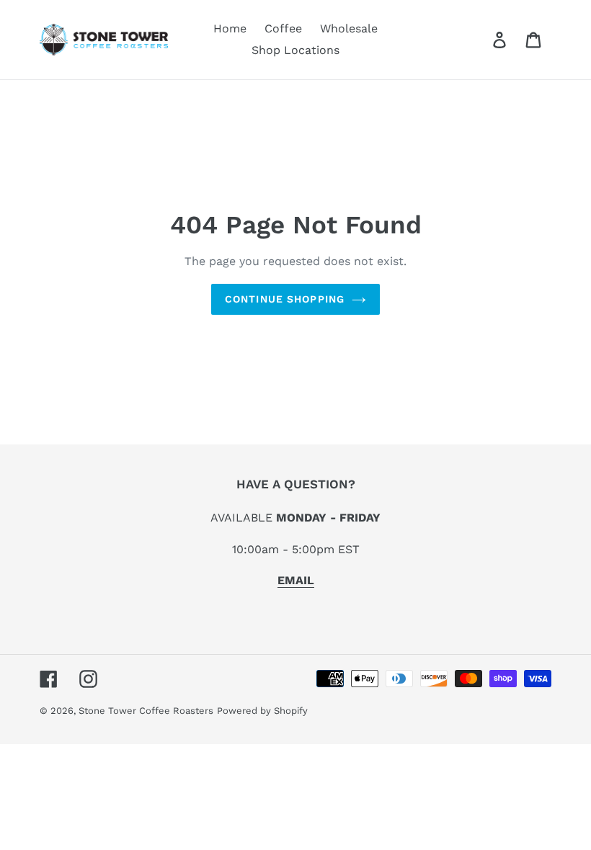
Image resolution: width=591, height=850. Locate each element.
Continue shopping (285, 299)
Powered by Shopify (262, 710)
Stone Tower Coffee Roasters (146, 710)
